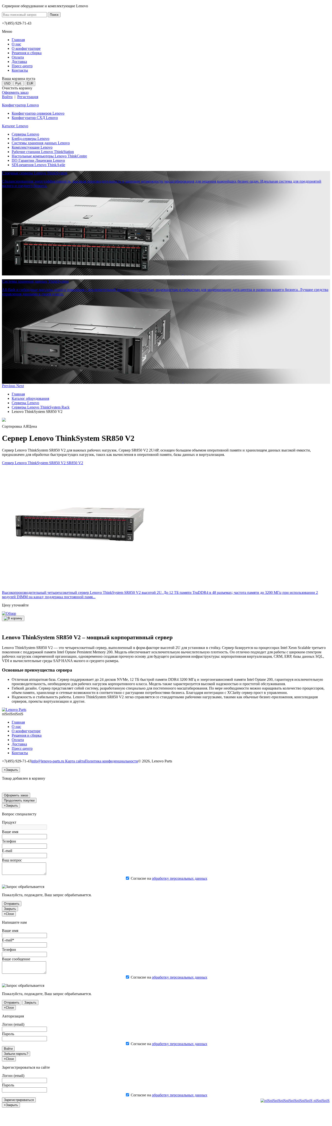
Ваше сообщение (16, 959)
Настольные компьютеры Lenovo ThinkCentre (49, 156)
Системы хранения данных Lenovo (41, 143)
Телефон (9, 841)
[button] (9, 386)
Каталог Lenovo (15, 126)
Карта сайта (75, 761)
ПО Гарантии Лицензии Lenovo (38, 160)
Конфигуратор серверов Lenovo (38, 113)
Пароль (8, 1034)
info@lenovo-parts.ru (48, 761)
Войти (7, 97)
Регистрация (27, 97)
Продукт (9, 822)
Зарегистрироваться (19, 1100)
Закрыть (10, 909)
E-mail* (8, 940)
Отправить (11, 903)
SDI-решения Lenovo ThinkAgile (38, 165)
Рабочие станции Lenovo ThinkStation (43, 152)
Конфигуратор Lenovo (20, 105)
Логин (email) (13, 1024)
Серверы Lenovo (25, 134)
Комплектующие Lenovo (32, 147)
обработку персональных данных (179, 878)
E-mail (7, 851)
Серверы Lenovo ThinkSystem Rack (41, 407)
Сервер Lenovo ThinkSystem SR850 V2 (42, 463)
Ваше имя (10, 832)
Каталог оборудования (30, 398)
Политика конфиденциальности (111, 761)
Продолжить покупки (19, 800)
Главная (18, 394)
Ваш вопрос (12, 860)
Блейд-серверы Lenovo (30, 138)
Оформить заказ (15, 92)
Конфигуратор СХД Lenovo (35, 118)
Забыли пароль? (16, 1054)
